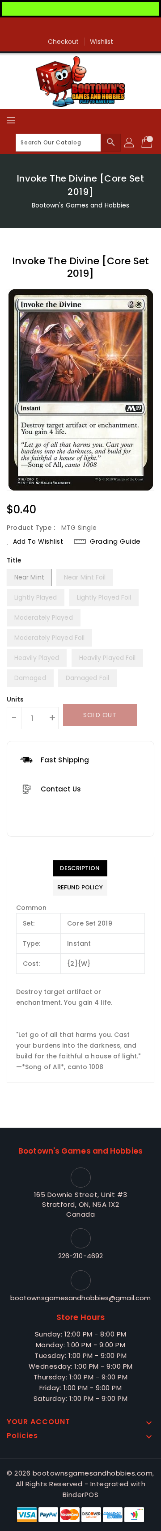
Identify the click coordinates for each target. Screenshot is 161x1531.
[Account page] (130, 143)
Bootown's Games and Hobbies (81, 205)
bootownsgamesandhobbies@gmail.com (80, 1298)
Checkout (63, 41)
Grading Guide (115, 541)
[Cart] (148, 143)
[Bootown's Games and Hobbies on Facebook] (80, 27)
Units (15, 699)
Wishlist (102, 41)
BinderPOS (81, 1494)
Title (14, 560)
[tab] (80, 868)
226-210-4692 (80, 1255)
